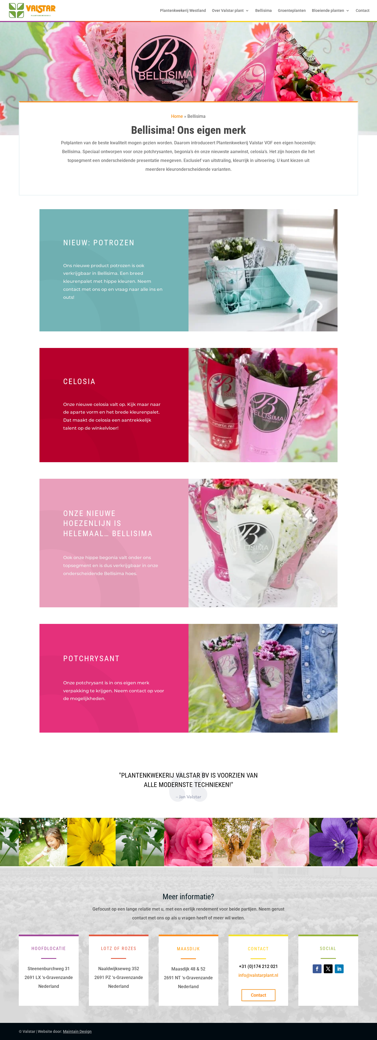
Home (177, 116)
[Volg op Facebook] (317, 968)
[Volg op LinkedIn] (339, 968)
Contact (363, 10)
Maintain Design (77, 1031)
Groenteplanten (292, 10)
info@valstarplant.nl (258, 975)
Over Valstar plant (228, 10)
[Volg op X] (328, 968)
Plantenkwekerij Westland (183, 10)
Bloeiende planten (328, 10)
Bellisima (263, 10)
